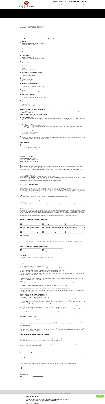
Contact (76, 4)
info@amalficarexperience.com (78, 1)
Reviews (63, 4)
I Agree (100, 396)
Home (52, 4)
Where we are (70, 4)
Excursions (57, 4)
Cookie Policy (50, 257)
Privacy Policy (83, 4)
